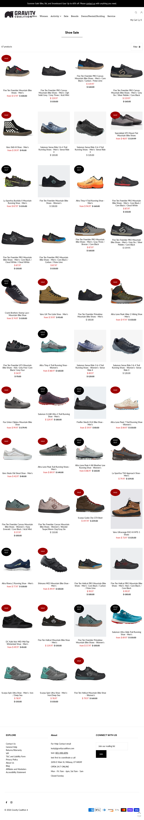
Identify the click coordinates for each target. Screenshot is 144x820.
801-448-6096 (61, 753)
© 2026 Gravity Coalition (15, 810)
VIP (7, 753)
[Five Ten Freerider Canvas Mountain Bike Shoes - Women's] (17, 505)
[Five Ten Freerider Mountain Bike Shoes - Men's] (17, 71)
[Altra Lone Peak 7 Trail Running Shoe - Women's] (126, 403)
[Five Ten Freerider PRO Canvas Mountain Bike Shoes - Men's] (54, 71)
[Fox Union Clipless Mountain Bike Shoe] (17, 403)
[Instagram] (11, 802)
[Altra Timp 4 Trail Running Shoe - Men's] (90, 181)
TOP (139, 816)
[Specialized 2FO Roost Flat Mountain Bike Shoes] (126, 121)
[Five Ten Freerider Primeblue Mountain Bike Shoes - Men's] (90, 295)
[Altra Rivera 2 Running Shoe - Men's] (17, 564)
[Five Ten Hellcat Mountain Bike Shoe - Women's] (90, 673)
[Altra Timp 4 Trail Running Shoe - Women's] (54, 346)
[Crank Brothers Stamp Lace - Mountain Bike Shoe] (17, 294)
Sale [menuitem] (66, 16)
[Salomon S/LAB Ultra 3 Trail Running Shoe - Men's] (54, 399)
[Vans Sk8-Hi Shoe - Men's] (17, 128)
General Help (11, 747)
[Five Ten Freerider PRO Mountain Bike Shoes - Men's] (126, 181)
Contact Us (11, 744)
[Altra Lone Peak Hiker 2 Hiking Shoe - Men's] (126, 295)
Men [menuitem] (34, 16)
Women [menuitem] (44, 16)
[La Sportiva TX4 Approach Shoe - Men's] (126, 454)
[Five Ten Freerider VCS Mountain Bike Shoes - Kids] (17, 346)
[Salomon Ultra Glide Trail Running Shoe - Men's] (126, 617)
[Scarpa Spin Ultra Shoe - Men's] (17, 673)
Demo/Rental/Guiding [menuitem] (93, 16)
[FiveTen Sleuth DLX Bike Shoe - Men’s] (90, 403)
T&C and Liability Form (16, 756)
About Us (10, 763)
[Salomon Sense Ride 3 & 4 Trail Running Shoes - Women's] (90, 346)
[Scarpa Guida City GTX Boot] (90, 501)
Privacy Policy (12, 759)
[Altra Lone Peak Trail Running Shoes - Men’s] (54, 451)
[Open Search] (136, 12)
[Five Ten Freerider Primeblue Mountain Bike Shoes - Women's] (90, 621)
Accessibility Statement (16, 772)
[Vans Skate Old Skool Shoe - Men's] (17, 454)
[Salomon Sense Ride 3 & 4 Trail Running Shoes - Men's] (54, 128)
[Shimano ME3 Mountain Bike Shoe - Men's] (54, 564)
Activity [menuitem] (55, 16)
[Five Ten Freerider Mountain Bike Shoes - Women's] (54, 181)
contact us (90, 3)
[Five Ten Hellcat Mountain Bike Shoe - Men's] (54, 621)
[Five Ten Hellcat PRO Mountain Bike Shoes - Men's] (90, 564)
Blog (8, 766)
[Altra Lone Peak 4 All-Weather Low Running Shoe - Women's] (90, 450)
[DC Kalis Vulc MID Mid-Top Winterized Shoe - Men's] (17, 621)
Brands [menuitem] (74, 16)
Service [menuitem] (111, 16)
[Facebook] (6, 802)
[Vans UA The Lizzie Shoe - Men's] (54, 295)
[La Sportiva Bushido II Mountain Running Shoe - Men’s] (17, 181)
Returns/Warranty (14, 750)
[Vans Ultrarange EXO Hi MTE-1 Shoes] (126, 509)
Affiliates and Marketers (16, 769)
